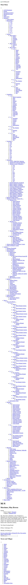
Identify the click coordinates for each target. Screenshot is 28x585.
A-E (11, 403)
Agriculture (12, 284)
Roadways (12, 253)
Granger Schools (16, 429)
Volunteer (9, 486)
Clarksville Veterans (17, 218)
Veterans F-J (12, 221)
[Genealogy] (12, 141)
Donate (5, 11)
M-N (11, 150)
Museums (9, 447)
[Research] (8, 18)
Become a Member (11, 482)
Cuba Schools (16, 423)
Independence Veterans (18, 229)
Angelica (15, 38)
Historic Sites (10, 478)
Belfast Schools (16, 414)
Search (2, 535)
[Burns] (16, 334)
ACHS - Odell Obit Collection (17, 161)
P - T (14, 82)
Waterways (12, 276)
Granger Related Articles (21, 360)
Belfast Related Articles (21, 327)
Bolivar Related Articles (21, 332)
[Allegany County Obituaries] (23, 164)
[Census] (10, 34)
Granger (17, 74)
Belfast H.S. (12, 466)
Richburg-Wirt (13, 453)
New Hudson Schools (18, 435)
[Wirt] (15, 398)
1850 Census (13, 43)
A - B (11, 22)
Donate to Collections (12, 483)
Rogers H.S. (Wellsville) (15, 475)
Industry (8, 279)
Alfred (14, 36)
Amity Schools (16, 410)
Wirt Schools (16, 446)
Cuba (17, 69)
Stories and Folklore (11, 289)
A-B (11, 142)
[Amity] (16, 315)
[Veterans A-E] (16, 200)
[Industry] (11, 279)
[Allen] (15, 307)
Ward (17, 87)
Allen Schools (16, 406)
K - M (11, 27)
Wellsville (18, 89)
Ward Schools (16, 441)
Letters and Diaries (11, 295)
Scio (14, 46)
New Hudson (19, 81)
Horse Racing (13, 299)
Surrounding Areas (14, 400)
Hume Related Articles (21, 366)
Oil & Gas (12, 281)
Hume (17, 77)
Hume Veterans (16, 228)
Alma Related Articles (21, 311)
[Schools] (10, 402)
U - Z (14, 86)
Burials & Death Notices (12, 197)
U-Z (11, 439)
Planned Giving (10, 481)
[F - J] (15, 70)
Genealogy (9, 141)
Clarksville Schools (17, 422)
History (8, 493)
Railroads (12, 255)
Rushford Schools (17, 437)
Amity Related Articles (21, 316)
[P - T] (12, 129)
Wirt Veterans (16, 243)
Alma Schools (16, 407)
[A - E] (15, 49)
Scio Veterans (16, 235)
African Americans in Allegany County (16, 244)
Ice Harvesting (13, 285)
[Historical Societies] (16, 461)
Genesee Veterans (17, 224)
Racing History (10, 296)
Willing (17, 91)
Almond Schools (16, 408)
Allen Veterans (16, 202)
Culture (5, 247)
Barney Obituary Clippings (16, 184)
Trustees (8, 495)
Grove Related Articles (21, 363)
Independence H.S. (14, 471)
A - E (14, 49)
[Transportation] (14, 251)
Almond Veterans (17, 205)
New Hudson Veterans (18, 232)
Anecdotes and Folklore (15, 293)
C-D (11, 144)
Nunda (14, 40)
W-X (11, 157)
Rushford (18, 83)
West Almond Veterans (18, 240)
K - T (11, 371)
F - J (14, 70)
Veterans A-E (13, 200)
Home (5, 15)
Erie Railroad (16, 265)
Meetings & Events (8, 14)
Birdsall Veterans (17, 212)
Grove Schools (16, 430)
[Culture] (7, 247)
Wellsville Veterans (17, 239)
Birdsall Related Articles (21, 330)
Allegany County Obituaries (16, 164)
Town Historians (10, 249)
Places (5, 300)
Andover (15, 44)
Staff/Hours (9, 494)
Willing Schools (16, 445)
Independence (19, 78)
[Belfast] (16, 326)
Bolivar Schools (16, 417)
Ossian (14, 42)
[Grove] (16, 362)
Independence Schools (18, 433)
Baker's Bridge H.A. (14, 465)
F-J (10, 425)
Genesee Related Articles (21, 358)
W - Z (11, 32)
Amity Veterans (16, 206)
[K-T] (12, 434)
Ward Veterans (16, 237)
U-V (11, 156)
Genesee (18, 73)
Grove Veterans (16, 226)
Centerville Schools (17, 421)
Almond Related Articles (21, 313)
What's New (6, 16)
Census (8, 34)
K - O (14, 79)
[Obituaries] (12, 160)
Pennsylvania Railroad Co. (19, 267)
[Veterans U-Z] (16, 236)
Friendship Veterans (17, 222)
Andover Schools (17, 411)
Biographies (9, 20)
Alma (17, 53)
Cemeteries (9, 94)
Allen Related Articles (21, 308)
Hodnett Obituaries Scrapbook (17, 182)
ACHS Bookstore (8, 10)
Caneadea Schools (17, 419)
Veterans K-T (13, 231)
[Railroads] (14, 255)
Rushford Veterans (17, 233)
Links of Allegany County (13, 245)
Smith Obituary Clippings (16, 190)
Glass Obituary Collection (16, 196)
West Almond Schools (18, 443)
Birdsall (17, 61)
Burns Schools (16, 418)
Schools (8, 402)
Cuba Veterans (16, 220)
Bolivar (17, 62)
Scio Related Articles (20, 382)
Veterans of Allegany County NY (14, 198)
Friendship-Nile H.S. (14, 470)
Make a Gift (9, 485)
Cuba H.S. (12, 469)
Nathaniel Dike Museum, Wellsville (18, 450)
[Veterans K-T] (16, 231)
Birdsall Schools (16, 415)
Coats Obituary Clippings (16, 188)
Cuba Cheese (13, 449)
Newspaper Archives (8, 12)
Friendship (18, 71)
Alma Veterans (16, 204)
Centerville (18, 66)
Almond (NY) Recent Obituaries (17, 162)
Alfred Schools (16, 404)
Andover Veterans (17, 208)
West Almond (19, 90)
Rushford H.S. (13, 474)
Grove (17, 75)
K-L (11, 149)
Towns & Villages (11, 301)
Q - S (11, 30)
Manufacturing (13, 288)
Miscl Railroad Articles (15, 277)
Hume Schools (16, 431)
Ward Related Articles (21, 386)
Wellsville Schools (17, 442)
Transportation (10, 251)
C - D (11, 23)
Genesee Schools (17, 427)
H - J (11, 26)
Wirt (17, 93)
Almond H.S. (13, 463)
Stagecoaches (13, 252)
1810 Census (13, 35)
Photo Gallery (7, 499)
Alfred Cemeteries (17, 97)
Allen (17, 51)
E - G (11, 24)
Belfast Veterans (16, 210)
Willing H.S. (12, 477)
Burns (17, 63)
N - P (11, 28)
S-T (10, 154)
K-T (11, 434)
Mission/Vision (10, 491)
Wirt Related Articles (20, 399)
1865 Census (13, 47)
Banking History (13, 280)
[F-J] (11, 425)
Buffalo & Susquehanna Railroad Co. (18, 263)
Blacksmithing (13, 287)
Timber (11, 283)
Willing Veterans (16, 241)
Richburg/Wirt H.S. (14, 473)
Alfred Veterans (16, 201)
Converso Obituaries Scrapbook (17, 186)
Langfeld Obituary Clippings (16, 192)
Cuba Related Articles (21, 350)
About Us (6, 487)
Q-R (11, 153)
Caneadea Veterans (17, 216)
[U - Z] (12, 133)
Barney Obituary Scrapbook (16, 185)
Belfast (17, 59)
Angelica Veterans (17, 209)
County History (10, 19)
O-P (10, 152)
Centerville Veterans (17, 217)
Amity (17, 55)
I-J (10, 148)
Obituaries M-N (12, 513)
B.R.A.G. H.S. (13, 467)
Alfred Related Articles (21, 305)
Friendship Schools (17, 426)
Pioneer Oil (12, 451)
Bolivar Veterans (16, 213)
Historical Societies (11, 461)
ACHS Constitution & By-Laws (14, 489)
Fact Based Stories (14, 291)
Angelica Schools (17, 412)
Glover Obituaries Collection (16, 189)
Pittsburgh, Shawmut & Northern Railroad (18, 269)
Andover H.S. (13, 462)
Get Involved (7, 479)
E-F (10, 145)
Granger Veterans (17, 225)
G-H (11, 146)
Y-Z (10, 158)
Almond (17, 54)
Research (6, 18)
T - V (11, 31)
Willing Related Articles (21, 396)
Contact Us (9, 497)
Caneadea (15, 39)
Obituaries (9, 160)
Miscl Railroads (16, 259)
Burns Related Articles (21, 335)
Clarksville (18, 67)
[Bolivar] (16, 331)
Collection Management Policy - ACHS (16, 490)
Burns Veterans (16, 214)
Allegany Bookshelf (11, 248)
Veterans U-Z (13, 236)
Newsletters (9, 498)
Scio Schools (16, 438)
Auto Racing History (14, 297)
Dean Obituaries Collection (16, 194)
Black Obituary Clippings (16, 193)
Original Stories (13, 292)
